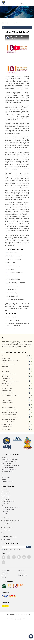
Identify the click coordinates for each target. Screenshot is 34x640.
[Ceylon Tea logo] (4, 586)
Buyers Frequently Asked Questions (10, 507)
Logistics (4, 479)
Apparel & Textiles (6, 463)
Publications (5, 511)
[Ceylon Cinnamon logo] (10, 586)
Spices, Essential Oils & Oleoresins (10, 465)
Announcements (6, 493)
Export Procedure (6, 499)
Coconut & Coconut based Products (10, 461)
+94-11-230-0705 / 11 (8, 527)
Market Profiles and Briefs (8, 501)
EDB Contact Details (6, 495)
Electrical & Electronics (7, 481)
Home (3, 23)
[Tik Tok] (3, 562)
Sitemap (4, 577)
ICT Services (10, 23)
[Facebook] (3, 557)
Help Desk (4, 489)
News (3, 505)
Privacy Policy (21, 570)
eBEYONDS (24, 619)
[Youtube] (24, 557)
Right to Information (6, 491)
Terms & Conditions (6, 570)
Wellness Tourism (6, 477)
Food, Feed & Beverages (8, 467)
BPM (3, 475)
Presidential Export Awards (8, 509)
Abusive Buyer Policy (23, 575)
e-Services (22, 2)
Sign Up (28, 546)
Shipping (4, 575)
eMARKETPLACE (5, 497)
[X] (8, 557)
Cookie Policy (5, 573)
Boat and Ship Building (7, 471)
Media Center (5, 503)
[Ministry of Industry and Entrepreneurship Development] (27, 443)
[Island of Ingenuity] (18, 586)
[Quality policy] (17, 439)
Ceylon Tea (4, 457)
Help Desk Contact (8, 539)
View (3, 549)
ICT (2, 356)
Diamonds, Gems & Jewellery (9, 469)
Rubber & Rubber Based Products (10, 459)
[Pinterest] (29, 557)
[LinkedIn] (14, 557)
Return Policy (21, 573)
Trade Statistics (5, 513)
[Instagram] (19, 557)
